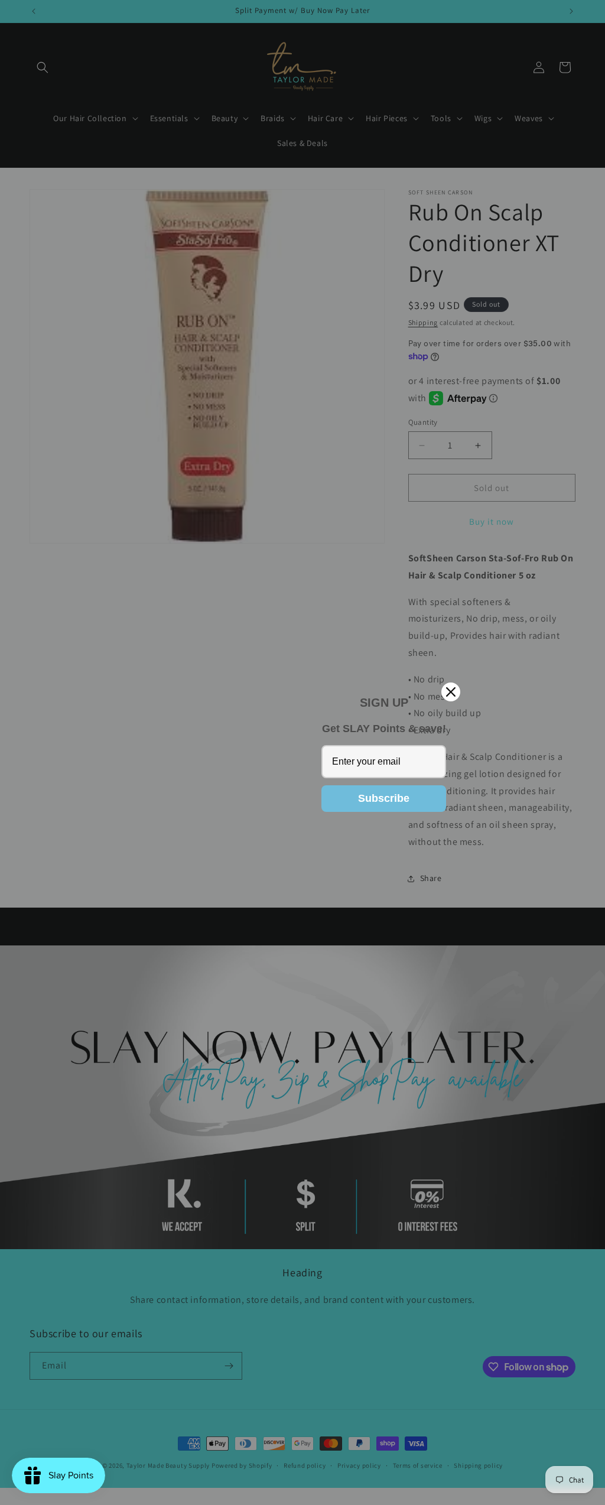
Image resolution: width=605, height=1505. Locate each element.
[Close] (451, 692)
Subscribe (383, 798)
